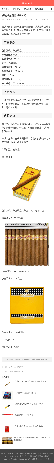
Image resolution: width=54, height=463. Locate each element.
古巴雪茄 (16, 8)
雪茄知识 (39, 8)
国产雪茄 (5, 8)
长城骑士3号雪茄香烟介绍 (25, 392)
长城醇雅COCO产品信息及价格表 (28, 404)
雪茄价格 (28, 8)
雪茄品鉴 (27, 3)
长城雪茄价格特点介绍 (24, 415)
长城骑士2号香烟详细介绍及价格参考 (30, 381)
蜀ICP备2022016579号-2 (41, 459)
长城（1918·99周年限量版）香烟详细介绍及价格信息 (33, 438)
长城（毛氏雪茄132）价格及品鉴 (28, 426)
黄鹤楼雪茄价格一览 (15, 371)
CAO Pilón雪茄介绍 (15, 367)
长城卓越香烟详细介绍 (38, 359)
